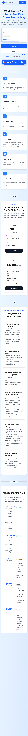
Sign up (14, 46)
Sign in (14, 51)
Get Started (14, 250)
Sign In (22, 2)
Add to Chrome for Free (15, 62)
